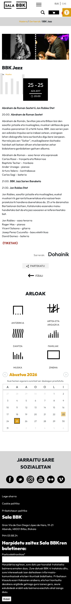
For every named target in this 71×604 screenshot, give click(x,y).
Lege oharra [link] (9, 496)
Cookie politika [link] (10, 503)
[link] (66, 12)
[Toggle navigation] (38, 5)
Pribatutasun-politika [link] (14, 510)
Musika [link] (8, 74)
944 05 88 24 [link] (10, 535)
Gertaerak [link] (34, 21)
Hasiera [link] (23, 21)
